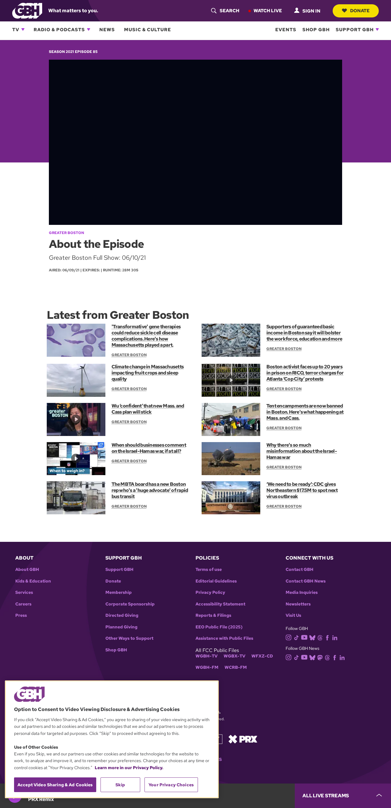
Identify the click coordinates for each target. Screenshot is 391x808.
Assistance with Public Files (224, 638)
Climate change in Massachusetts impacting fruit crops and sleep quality (147, 372)
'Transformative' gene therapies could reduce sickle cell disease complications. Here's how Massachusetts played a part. (146, 335)
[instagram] (289, 637)
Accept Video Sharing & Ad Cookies (55, 785)
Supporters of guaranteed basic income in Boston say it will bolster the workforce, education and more (304, 332)
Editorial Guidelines (216, 581)
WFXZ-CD (262, 656)
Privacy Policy (210, 592)
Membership (118, 592)
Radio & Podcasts (59, 29)
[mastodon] (320, 657)
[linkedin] (335, 637)
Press (21, 615)
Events (285, 29)
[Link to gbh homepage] (27, 10)
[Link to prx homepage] (242, 738)
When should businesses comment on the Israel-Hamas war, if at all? (148, 448)
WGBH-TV (206, 656)
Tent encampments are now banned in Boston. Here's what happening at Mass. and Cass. (305, 412)
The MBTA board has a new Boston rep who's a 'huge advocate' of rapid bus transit (149, 490)
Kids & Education (33, 581)
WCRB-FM (236, 667)
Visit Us (293, 615)
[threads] (320, 637)
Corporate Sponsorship (130, 604)
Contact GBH (299, 569)
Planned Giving (121, 627)
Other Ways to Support (129, 638)
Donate (360, 10)
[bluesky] (312, 637)
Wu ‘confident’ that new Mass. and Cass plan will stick (147, 409)
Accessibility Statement (220, 604)
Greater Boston (66, 232)
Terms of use (209, 569)
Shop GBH (316, 29)
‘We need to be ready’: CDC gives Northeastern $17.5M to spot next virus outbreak (302, 490)
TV (15, 29)
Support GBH (355, 29)
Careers (23, 604)
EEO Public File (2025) (219, 627)
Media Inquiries (302, 592)
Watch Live (268, 10)
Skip (120, 785)
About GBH (27, 569)
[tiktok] (296, 637)
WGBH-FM (207, 667)
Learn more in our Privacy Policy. (129, 767)
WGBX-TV (234, 656)
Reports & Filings (213, 615)
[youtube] (304, 637)
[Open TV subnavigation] (22, 29)
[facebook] (327, 637)
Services (24, 592)
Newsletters (298, 604)
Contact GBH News (306, 581)
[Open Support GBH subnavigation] (377, 29)
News (107, 29)
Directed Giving (121, 615)
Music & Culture (147, 29)
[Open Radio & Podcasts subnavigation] (88, 29)
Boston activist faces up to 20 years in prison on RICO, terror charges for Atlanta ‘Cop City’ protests (304, 372)
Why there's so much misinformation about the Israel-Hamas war (301, 451)
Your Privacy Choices (171, 785)
